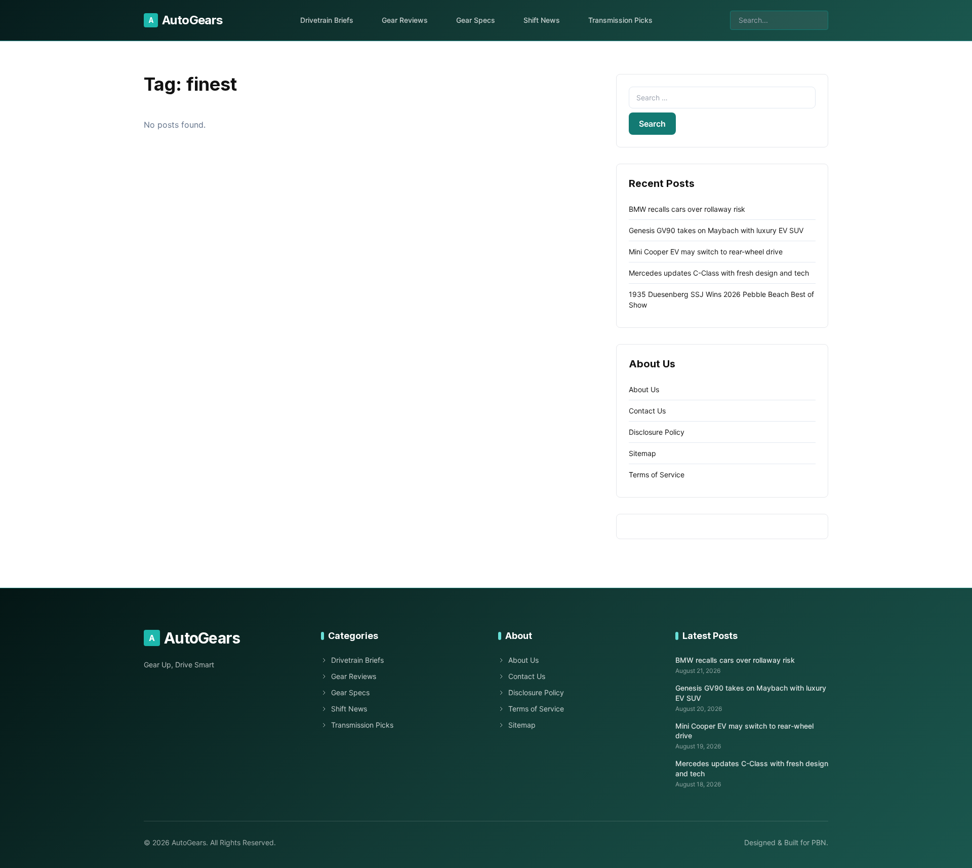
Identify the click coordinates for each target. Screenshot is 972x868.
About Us (644, 389)
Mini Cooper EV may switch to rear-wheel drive (706, 251)
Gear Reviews (405, 20)
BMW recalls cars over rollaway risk (687, 209)
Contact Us (647, 410)
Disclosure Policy (656, 432)
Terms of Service (656, 474)
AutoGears (185, 20)
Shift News (541, 20)
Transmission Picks (620, 20)
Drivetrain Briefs (326, 20)
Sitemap (642, 453)
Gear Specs (475, 20)
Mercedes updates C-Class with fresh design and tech (719, 273)
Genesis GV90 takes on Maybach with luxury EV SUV (716, 230)
